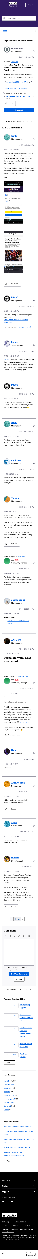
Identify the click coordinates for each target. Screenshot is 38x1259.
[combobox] (19, 18)
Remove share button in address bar (26, 1018)
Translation (23, 93)
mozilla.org (5, 1222)
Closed (6, 1110)
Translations (23, 89)
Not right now (9, 1102)
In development (9, 1099)
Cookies (15, 1225)
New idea (21, 556)
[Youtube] (12, 1201)
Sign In (30, 5)
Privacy (4, 1225)
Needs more (8, 1088)
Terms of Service (20, 1222)
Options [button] (35, 31)
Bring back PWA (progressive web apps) (18, 1126)
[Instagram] (7, 1201)
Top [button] (3, 1253)
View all (9, 1062)
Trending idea (23, 676)
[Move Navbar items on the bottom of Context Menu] (28, 121)
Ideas (5, 31)
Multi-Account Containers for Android (17, 1147)
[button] (6, 103)
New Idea (16, 93)
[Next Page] (26, 919)
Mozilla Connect (13, 4)
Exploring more (9, 1095)
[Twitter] (3, 1201)
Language (9, 93)
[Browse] (4, 5)
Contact (27, 1225)
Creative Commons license (10, 1239)
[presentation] (6, 936)
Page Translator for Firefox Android (18, 40)
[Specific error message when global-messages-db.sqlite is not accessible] (31, 121)
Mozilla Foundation (8, 1232)
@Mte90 (7, 359)
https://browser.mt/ (24, 327)
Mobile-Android (10, 89)
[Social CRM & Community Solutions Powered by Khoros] (31, 1254)
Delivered (14, 62)
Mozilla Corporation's (11, 1229)
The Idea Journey (24, 722)
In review (7, 1092)
